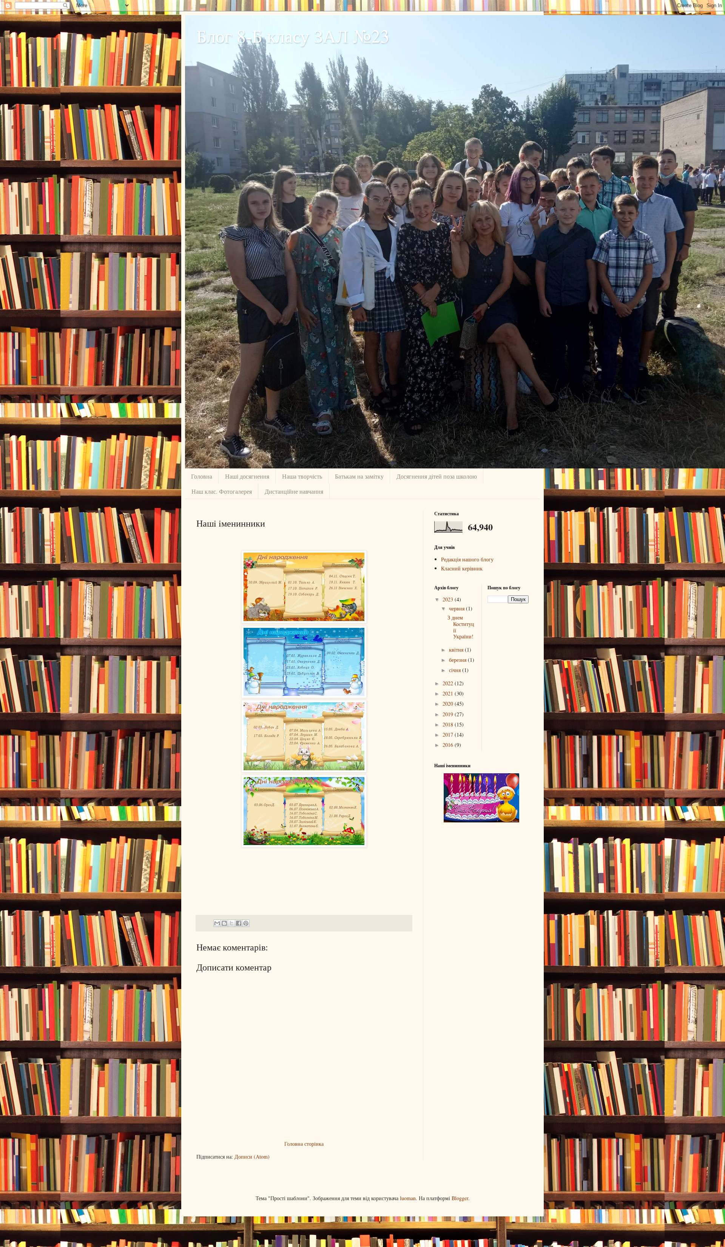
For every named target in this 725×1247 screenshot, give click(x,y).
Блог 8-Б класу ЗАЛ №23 (292, 35)
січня (455, 670)
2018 (449, 724)
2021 (449, 693)
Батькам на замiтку (359, 476)
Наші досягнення (247, 476)
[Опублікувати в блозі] (224, 923)
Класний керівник (462, 568)
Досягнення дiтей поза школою (436, 476)
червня (457, 608)
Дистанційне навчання (294, 491)
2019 (449, 714)
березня (458, 659)
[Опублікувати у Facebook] (238, 923)
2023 (449, 599)
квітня (457, 649)
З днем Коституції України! (460, 627)
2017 (449, 734)
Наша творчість (302, 476)
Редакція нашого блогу (467, 559)
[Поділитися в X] (231, 923)
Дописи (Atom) (252, 1156)
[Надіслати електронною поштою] (217, 923)
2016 (449, 744)
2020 (449, 703)
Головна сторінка (304, 1143)
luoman (408, 1198)
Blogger (460, 1198)
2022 (449, 683)
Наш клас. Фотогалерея (221, 491)
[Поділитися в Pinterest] (246, 923)
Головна (201, 476)
